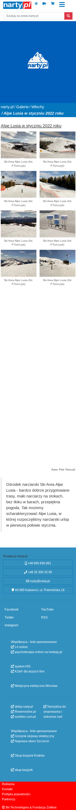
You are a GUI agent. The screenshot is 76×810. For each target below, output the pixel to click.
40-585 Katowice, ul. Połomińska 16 (39, 590)
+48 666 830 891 (39, 563)
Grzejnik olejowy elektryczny (34, 736)
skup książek (23, 769)
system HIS (22, 666)
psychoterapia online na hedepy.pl (38, 651)
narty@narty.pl (39, 581)
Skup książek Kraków (29, 755)
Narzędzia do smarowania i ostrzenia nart (54, 711)
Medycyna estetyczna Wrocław (35, 685)
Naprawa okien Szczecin (31, 741)
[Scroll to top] (70, 804)
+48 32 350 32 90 (39, 572)
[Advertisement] (38, 335)
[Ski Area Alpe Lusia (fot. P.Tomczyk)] (19, 145)
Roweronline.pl (25, 711)
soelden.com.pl (25, 716)
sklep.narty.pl (23, 706)
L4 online (21, 646)
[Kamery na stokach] (44, 5)
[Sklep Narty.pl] (52, 5)
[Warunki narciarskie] (36, 5)
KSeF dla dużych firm (29, 671)
